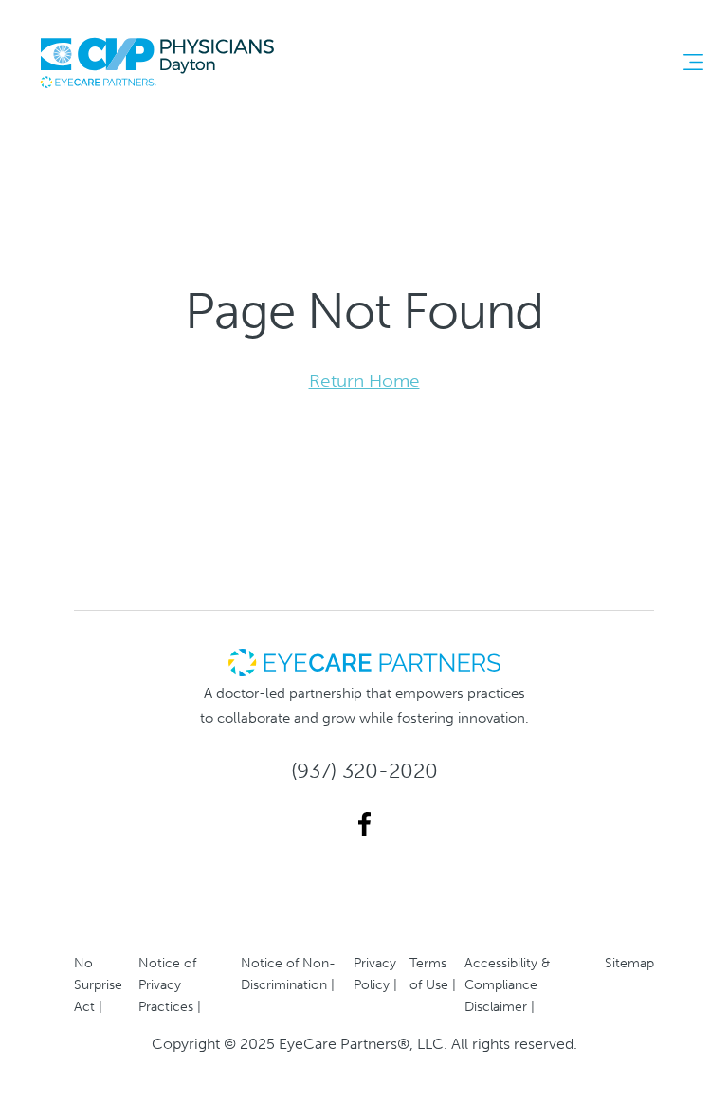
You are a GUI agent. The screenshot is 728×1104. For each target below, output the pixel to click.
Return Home (364, 381)
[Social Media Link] (364, 824)
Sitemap (629, 962)
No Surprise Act (98, 984)
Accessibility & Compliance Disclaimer (507, 984)
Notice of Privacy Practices (167, 984)
